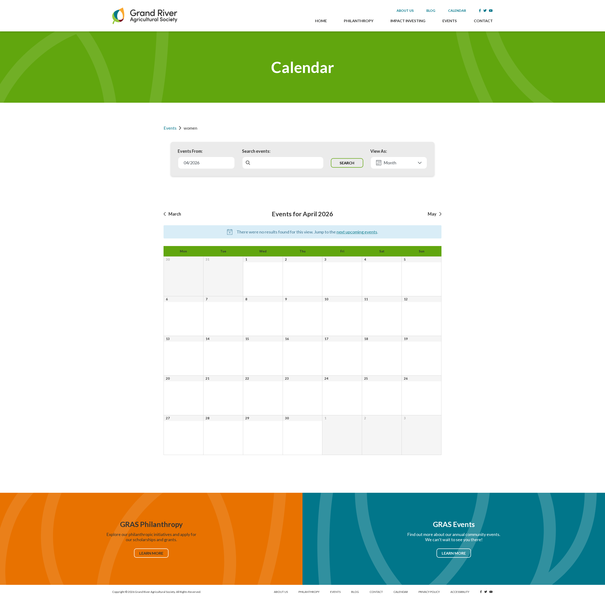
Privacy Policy (429, 592)
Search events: (256, 151)
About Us (405, 10)
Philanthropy (358, 20)
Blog (430, 10)
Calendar (457, 10)
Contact (483, 20)
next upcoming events (357, 231)
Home (321, 20)
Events (449, 20)
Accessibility (459, 592)
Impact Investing (407, 20)
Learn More (151, 553)
